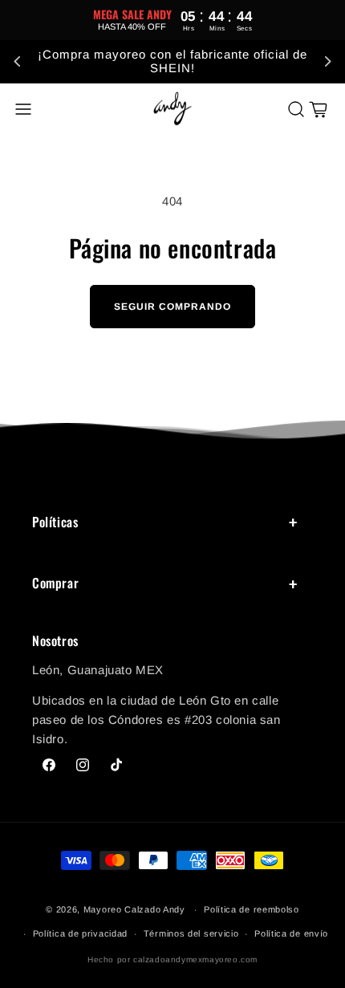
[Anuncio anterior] (17, 61)
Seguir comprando (172, 306)
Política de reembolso (251, 909)
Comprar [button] (55, 582)
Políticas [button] (55, 521)
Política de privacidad (80, 933)
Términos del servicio (191, 933)
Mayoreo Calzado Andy (134, 909)
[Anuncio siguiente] (327, 61)
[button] (23, 109)
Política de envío (291, 933)
